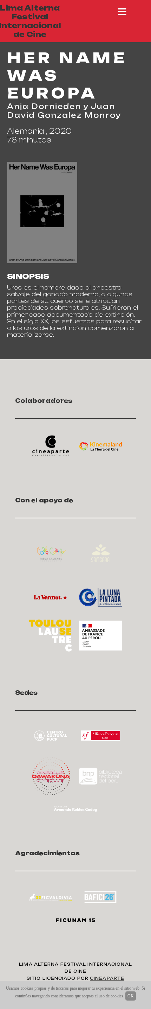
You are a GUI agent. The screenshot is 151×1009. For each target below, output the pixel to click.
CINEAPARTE (107, 978)
